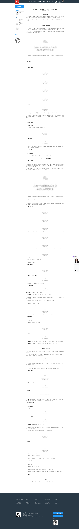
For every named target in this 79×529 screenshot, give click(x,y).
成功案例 (39, 1)
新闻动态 (44, 1)
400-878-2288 (58, 513)
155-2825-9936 (56, 516)
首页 (25, 1)
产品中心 (34, 1)
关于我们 (48, 1)
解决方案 (30, 1)
